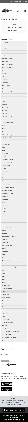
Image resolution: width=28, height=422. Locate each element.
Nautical (4, 230)
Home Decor (5, 199)
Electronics (5, 153)
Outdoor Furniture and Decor (9, 236)
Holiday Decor (5, 196)
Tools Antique (5, 319)
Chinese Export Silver (7, 122)
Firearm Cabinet (6, 165)
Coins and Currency (7, 135)
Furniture (4, 178)
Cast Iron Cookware (7, 116)
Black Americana (6, 98)
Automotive (5, 82)
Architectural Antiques (7, 64)
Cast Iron (4, 113)
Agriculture (4, 46)
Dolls (3, 150)
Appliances (5, 61)
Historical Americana (7, 193)
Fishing (4, 168)
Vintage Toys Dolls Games (9, 337)
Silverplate (4, 282)
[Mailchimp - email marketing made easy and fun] (9, 364)
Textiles (4, 310)
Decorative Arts (6, 144)
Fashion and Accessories (8, 159)
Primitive (4, 258)
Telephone (4, 307)
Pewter (4, 248)
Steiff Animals (5, 294)
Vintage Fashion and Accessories (10, 331)
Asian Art (4, 76)
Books (3, 101)
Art (2, 70)
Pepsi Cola (5, 242)
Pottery (4, 254)
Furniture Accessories (7, 181)
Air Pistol (4, 49)
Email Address (5, 355)
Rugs (3, 270)
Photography (5, 251)
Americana (4, 52)
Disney (4, 147)
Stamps (4, 291)
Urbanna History (6, 325)
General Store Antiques (8, 187)
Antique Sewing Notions (8, 58)
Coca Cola (4, 128)
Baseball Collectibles (7, 92)
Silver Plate (5, 279)
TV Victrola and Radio (7, 322)
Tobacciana (5, 313)
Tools (3, 316)
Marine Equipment (6, 218)
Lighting (4, 214)
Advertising (5, 42)
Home (11, 1)
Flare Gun (4, 171)
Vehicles (4, 328)
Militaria (4, 224)
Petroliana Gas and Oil (7, 245)
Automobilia (5, 79)
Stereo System (6, 297)
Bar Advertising (6, 85)
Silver (3, 276)
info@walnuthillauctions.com (13, 400)
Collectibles (5, 141)
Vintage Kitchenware (7, 334)
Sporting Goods (6, 285)
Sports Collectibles (7, 288)
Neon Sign (4, 233)
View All (4, 340)
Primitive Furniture (6, 261)
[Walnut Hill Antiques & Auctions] (14, 10)
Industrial (4, 205)
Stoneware (4, 304)
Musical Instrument (7, 227)
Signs (3, 273)
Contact (25, 1)
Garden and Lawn (6, 184)
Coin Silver (4, 132)
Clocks (3, 125)
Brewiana (4, 110)
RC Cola (4, 264)
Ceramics (4, 119)
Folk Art (4, 175)
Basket (4, 95)
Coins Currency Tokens (8, 138)
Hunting (4, 202)
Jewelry (4, 208)
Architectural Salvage (7, 67)
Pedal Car (4, 239)
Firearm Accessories (7, 162)
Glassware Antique (7, 190)
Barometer (4, 89)
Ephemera (4, 156)
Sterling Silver (5, 301)
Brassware (4, 104)
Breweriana (5, 107)
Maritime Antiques (6, 221)
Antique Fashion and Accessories (10, 55)
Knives (3, 211)
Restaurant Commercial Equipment (11, 267)
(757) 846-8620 (17, 1)
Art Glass (4, 73)
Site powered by (8, 419)
